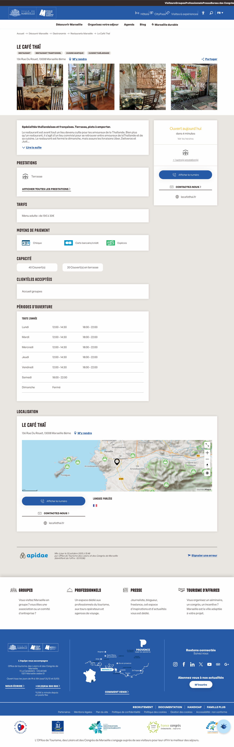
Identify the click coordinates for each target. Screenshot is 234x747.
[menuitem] (32, 13)
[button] (211, 13)
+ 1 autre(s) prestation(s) (185, 159)
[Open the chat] (224, 726)
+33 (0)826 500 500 (46, 685)
